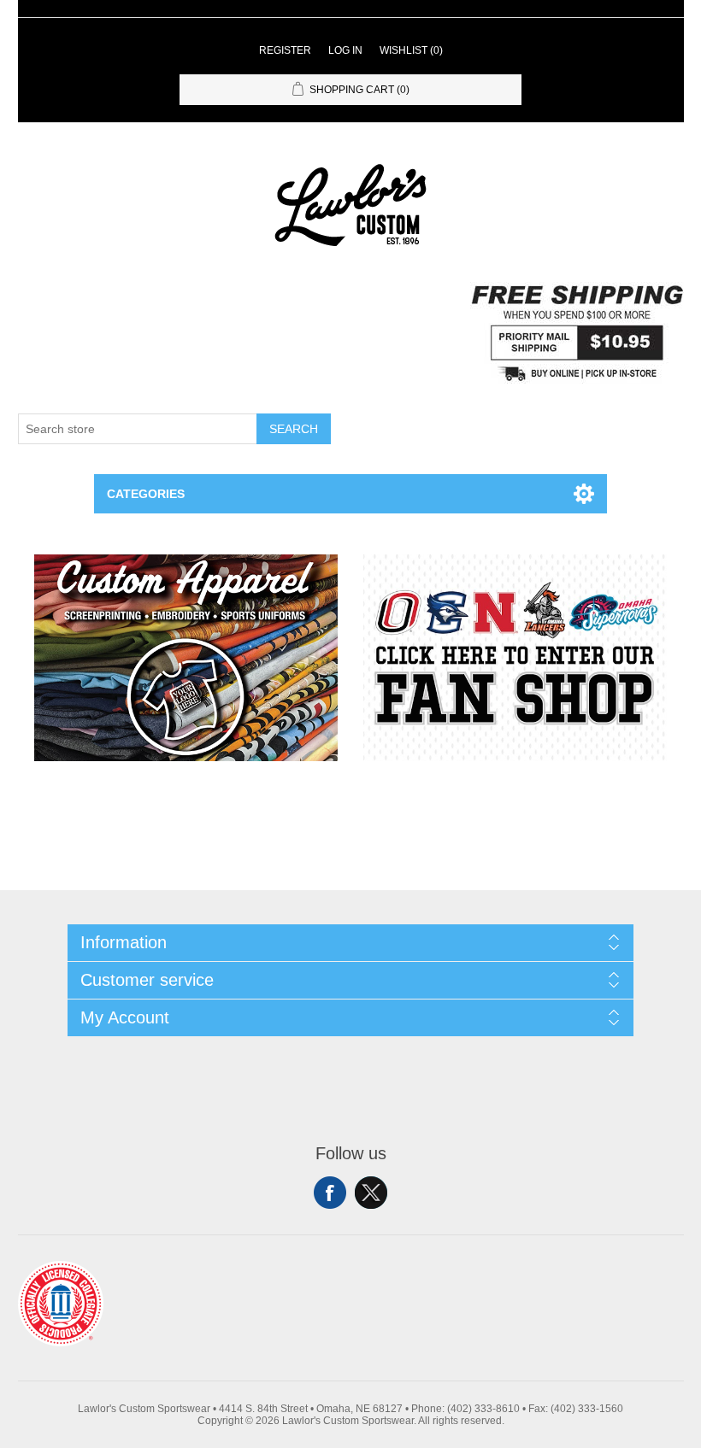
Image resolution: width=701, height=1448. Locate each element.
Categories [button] (146, 494)
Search (293, 429)
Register (285, 50)
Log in (345, 50)
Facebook (330, 1192)
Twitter (371, 1192)
